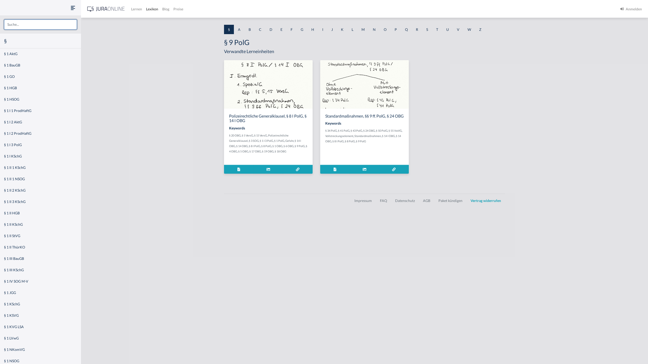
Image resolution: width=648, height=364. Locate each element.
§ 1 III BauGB (14, 258)
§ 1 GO (9, 76)
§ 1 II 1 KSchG (15, 167)
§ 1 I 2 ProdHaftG (17, 133)
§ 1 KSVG (11, 315)
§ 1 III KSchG (14, 270)
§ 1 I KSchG (13, 156)
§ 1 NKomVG (14, 349)
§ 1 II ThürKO (14, 247)
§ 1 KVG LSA (14, 327)
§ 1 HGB (10, 88)
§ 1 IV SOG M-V (16, 281)
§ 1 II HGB (12, 213)
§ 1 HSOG (11, 99)
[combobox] (40, 24)
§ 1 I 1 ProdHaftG (17, 110)
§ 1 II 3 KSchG (15, 201)
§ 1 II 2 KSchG (15, 190)
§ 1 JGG (10, 292)
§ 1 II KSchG (13, 224)
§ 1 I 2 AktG (13, 122)
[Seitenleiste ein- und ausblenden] (73, 7)
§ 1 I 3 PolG (13, 145)
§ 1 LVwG (11, 338)
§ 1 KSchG (12, 304)
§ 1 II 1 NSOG (14, 179)
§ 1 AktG (10, 54)
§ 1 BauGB (12, 65)
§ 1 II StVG (12, 236)
